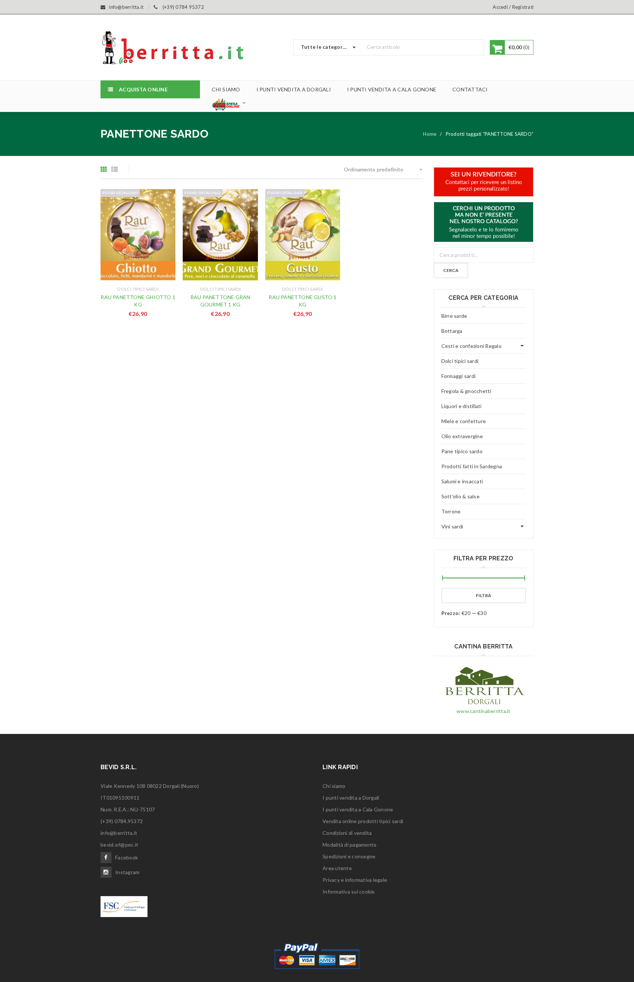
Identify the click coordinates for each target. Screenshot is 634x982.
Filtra (483, 595)
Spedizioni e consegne (349, 856)
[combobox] (327, 47)
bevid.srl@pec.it (119, 844)
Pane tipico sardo (461, 451)
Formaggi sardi (458, 376)
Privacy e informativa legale (355, 880)
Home (429, 134)
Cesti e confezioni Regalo (471, 346)
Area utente (337, 868)
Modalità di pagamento (349, 844)
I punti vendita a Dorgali (351, 797)
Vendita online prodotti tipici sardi (363, 821)
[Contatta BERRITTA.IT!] (483, 181)
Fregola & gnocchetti (466, 391)
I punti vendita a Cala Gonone (358, 809)
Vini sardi (452, 526)
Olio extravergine (462, 436)
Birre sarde (454, 316)
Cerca (451, 270)
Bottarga (452, 331)
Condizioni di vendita (347, 833)
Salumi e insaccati (462, 481)
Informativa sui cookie (349, 891)
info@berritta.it (119, 833)
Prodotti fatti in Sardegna (471, 466)
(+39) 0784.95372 (122, 821)
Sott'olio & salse (460, 496)
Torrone (451, 511)
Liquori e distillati (461, 406)
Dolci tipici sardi (137, 289)
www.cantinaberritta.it (483, 711)
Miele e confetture (463, 421)
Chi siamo (334, 786)
